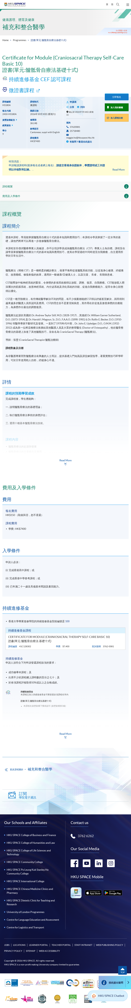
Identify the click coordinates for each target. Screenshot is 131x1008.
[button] (118, 4)
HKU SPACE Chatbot (111, 995)
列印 (82, 107)
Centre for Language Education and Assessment (33, 919)
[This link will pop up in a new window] (93, 893)
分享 (72, 107)
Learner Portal (38, 945)
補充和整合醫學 (23, 27)
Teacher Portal (61, 945)
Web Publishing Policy (109, 945)
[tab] (65, 214)
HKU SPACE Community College (25, 862)
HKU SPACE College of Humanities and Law (31, 842)
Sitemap (30, 951)
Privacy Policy (13, 951)
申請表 (73, 102)
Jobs (6, 945)
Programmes (19, 40)
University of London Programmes (25, 912)
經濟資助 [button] (6, 125)
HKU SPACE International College (25, 881)
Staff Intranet (83, 945)
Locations (19, 945)
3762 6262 (86, 836)
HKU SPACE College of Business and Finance (31, 835)
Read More (118, 169)
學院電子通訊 (27, 795)
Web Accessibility (49, 951)
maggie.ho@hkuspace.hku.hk (80, 137)
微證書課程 (21, 90)
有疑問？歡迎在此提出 (80, 141)
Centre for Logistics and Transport (25, 927)
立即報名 (116, 97)
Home (5, 40)
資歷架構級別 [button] (8, 120)
